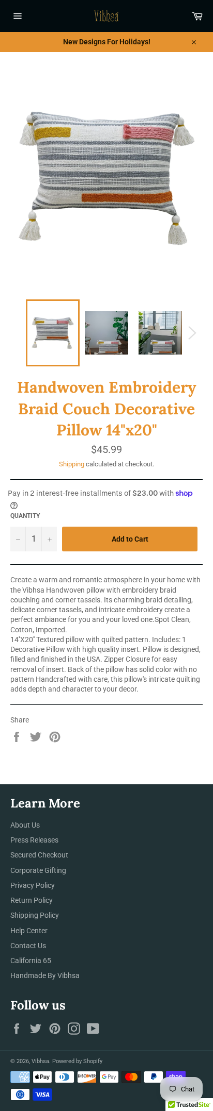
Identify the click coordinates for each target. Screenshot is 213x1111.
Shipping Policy (34, 915)
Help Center (29, 931)
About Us (25, 825)
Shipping (71, 464)
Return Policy (31, 900)
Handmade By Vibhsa (45, 975)
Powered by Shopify (77, 1061)
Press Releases (34, 840)
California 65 (30, 960)
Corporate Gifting (38, 870)
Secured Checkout (39, 855)
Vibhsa (40, 1061)
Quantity (25, 515)
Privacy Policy (32, 885)
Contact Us (28, 945)
